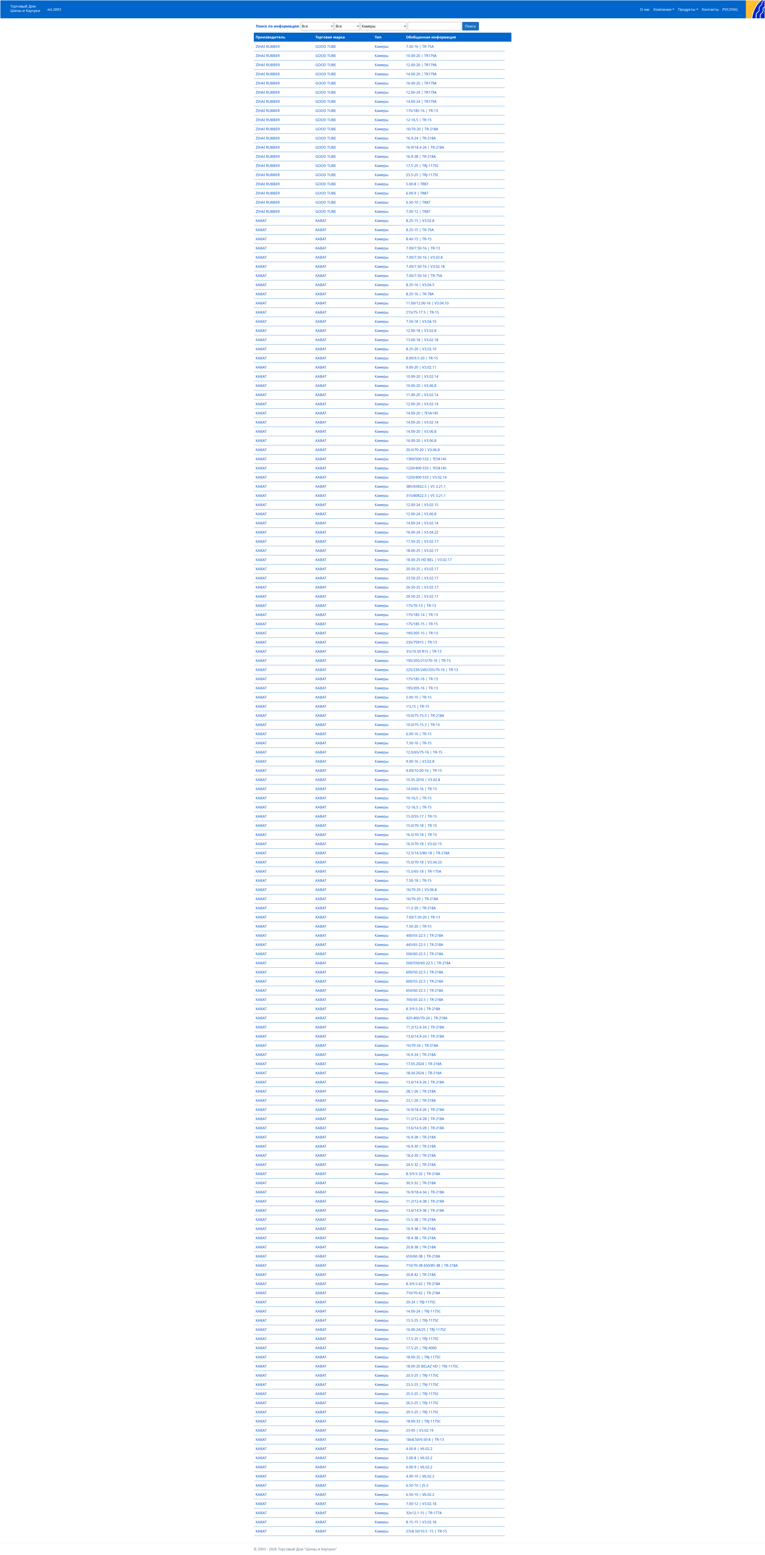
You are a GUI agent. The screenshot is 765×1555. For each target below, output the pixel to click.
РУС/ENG (730, 9)
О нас (645, 9)
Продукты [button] (686, 9)
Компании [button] (662, 9)
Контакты (710, 9)
